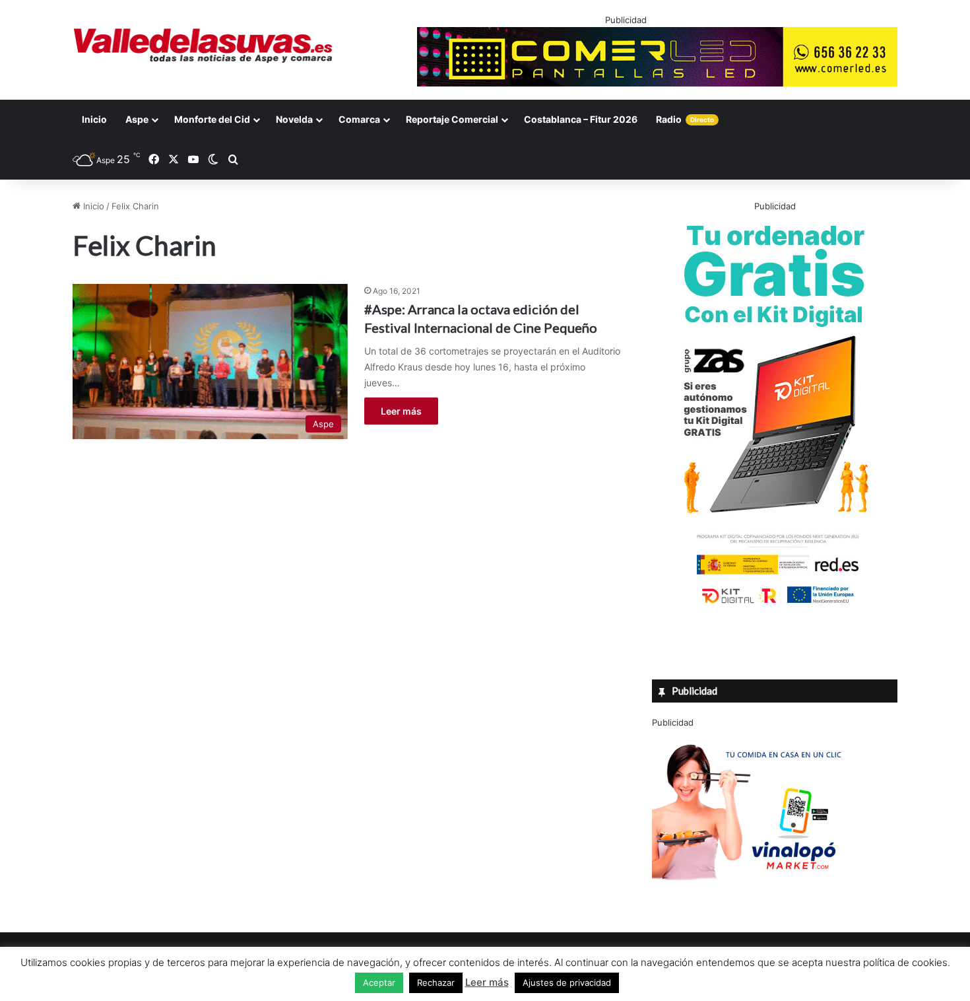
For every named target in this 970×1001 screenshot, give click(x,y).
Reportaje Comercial (452, 119)
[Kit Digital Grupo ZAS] (775, 606)
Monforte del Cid (212, 119)
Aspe (136, 119)
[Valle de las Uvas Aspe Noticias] (204, 45)
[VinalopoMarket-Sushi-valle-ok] (751, 891)
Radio (685, 119)
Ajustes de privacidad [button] (567, 982)
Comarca (359, 119)
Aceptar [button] (379, 982)
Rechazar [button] (436, 982)
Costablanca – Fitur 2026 (580, 119)
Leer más (401, 411)
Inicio (94, 119)
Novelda (294, 119)
